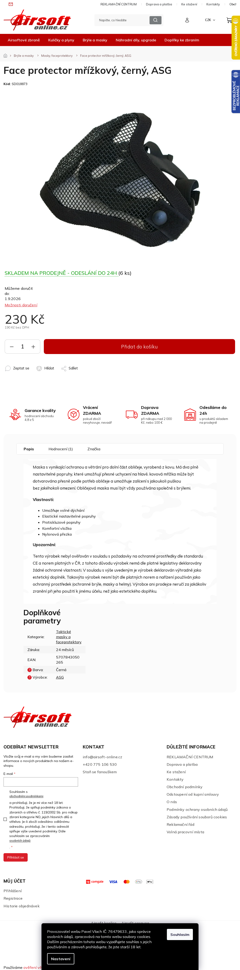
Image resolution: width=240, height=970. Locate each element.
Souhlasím (179, 934)
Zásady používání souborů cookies (197, 817)
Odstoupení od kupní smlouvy (193, 794)
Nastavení (60, 958)
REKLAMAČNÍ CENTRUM (119, 4)
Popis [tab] (29, 449)
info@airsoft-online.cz (102, 757)
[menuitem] (24, 40)
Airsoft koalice (104, 923)
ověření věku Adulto (40, 967)
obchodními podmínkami (26, 796)
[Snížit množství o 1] (11, 347)
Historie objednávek (22, 906)
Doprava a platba (159, 4)
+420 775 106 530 (100, 764)
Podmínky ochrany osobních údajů (197, 809)
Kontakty (213, 4)
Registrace (13, 898)
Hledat (155, 20)
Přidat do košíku (139, 347)
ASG (60, 677)
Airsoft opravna (135, 923)
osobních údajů (19, 840)
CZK (208, 20)
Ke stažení (189, 4)
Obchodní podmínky (184, 786)
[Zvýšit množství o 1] (33, 347)
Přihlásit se (15, 857)
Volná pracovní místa (185, 832)
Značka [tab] (93, 449)
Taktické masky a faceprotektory (69, 636)
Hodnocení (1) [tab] (61, 449)
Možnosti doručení (21, 305)
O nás (172, 801)
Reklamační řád (180, 824)
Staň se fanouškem (100, 772)
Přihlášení (13, 890)
